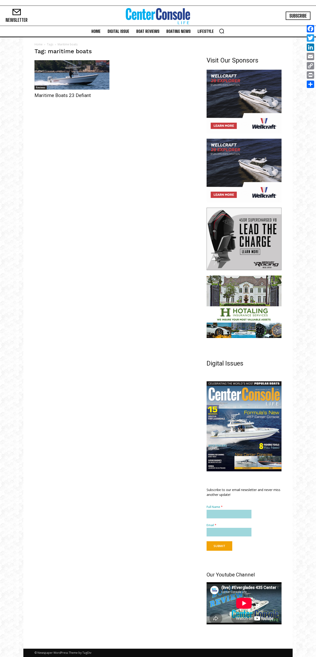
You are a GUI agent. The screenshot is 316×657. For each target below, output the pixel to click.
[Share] (310, 84)
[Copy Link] (310, 65)
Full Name (215, 507)
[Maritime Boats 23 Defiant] (71, 75)
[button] (221, 31)
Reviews (40, 87)
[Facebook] (310, 28)
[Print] (310, 75)
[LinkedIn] (310, 47)
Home (38, 44)
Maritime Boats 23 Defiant (62, 95)
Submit (219, 546)
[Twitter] (310, 38)
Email (211, 525)
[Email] (310, 56)
